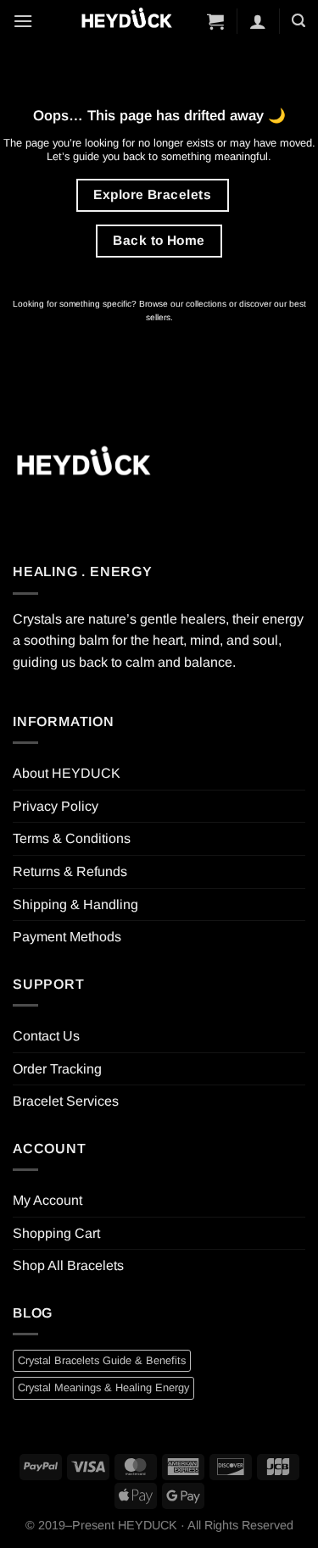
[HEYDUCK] (83, 466)
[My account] (257, 21)
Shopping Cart (56, 1233)
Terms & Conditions (72, 838)
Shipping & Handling (75, 904)
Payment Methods (67, 936)
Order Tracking (57, 1069)
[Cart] (215, 21)
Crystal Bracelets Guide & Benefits (102, 1360)
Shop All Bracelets (68, 1265)
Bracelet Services (66, 1101)
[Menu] (23, 21)
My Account (47, 1200)
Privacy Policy (55, 806)
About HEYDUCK (66, 773)
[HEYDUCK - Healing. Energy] (126, 21)
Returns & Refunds (70, 871)
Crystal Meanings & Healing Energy (103, 1387)
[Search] (298, 20)
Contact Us (46, 1036)
